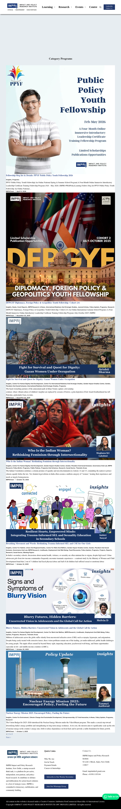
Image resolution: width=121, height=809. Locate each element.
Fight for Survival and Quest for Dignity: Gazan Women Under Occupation (40, 379)
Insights (9, 180)
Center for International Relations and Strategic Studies (63, 384)
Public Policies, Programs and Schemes (44, 468)
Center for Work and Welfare (56, 548)
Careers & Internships (52, 768)
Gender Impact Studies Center (93, 384)
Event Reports (22, 307)
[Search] (100, 7)
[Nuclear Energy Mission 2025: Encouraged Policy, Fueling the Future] (60, 681)
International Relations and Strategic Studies (61, 307)
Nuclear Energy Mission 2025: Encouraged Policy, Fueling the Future (37, 712)
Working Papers (28, 552)
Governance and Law (100, 466)
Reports (109, 550)
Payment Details (50, 765)
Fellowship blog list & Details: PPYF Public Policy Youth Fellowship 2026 (39, 175)
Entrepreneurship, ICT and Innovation (76, 717)
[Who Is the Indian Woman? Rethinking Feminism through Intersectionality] (60, 429)
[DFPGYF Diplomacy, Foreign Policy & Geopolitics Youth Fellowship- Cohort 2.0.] (60, 247)
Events (79, 7)
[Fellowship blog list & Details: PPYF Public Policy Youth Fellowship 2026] (60, 119)
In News (42, 307)
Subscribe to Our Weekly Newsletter (60, 777)
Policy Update (94, 307)
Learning (47, 7)
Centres (93, 7)
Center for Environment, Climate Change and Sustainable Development (37, 717)
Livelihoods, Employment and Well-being (54, 550)
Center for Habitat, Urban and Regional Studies (28, 548)
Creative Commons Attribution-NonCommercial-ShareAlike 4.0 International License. (73, 801)
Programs (15, 180)
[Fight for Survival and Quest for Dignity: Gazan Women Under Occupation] (60, 347)
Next (8, 737)
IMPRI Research (33, 307)
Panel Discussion (75, 550)
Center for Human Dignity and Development (27, 384)
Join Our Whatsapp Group (56, 786)
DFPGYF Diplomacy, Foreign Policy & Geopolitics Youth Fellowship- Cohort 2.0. (43, 302)
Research (64, 7)
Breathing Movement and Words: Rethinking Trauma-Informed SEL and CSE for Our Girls (48, 543)
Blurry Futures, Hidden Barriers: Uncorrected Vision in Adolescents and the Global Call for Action (52, 627)
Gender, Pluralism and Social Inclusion (79, 466)
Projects (102, 550)
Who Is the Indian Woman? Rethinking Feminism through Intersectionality (40, 461)
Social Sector (70, 468)
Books (14, 307)
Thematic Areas (81, 468)
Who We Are (49, 759)
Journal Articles (83, 307)
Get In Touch (49, 762)
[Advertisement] (60, 38)
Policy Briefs (17, 468)
